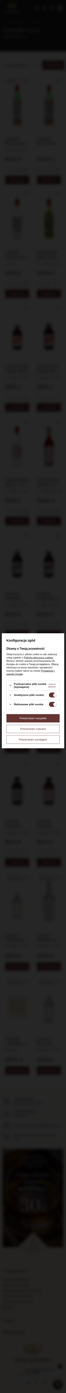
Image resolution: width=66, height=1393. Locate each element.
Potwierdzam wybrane (33, 728)
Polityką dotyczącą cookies (38, 657)
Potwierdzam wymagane (33, 739)
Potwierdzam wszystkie (33, 718)
